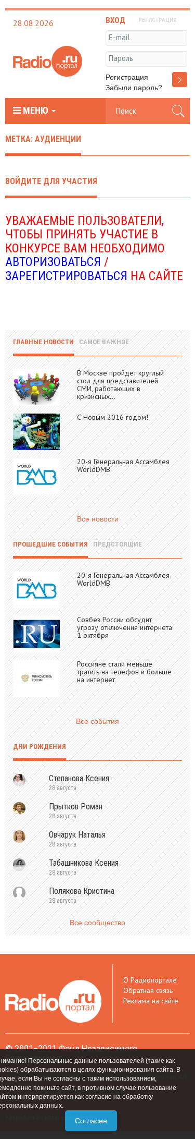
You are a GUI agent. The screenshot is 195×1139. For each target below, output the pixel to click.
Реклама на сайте (150, 1000)
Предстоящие (117, 544)
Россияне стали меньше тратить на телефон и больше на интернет (124, 671)
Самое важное (104, 342)
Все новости (98, 519)
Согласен (91, 1121)
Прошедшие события (50, 544)
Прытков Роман (75, 806)
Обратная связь (148, 990)
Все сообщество (97, 922)
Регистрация (127, 77)
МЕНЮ (35, 110)
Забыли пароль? (134, 87)
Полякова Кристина (81, 891)
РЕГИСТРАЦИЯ (157, 20)
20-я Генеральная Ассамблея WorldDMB (123, 465)
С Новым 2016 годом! (112, 417)
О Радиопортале (150, 980)
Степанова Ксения (79, 778)
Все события (97, 721)
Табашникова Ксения (84, 863)
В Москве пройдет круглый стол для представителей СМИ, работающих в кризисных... (120, 384)
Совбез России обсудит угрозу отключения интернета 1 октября (124, 627)
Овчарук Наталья (77, 835)
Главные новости (43, 342)
